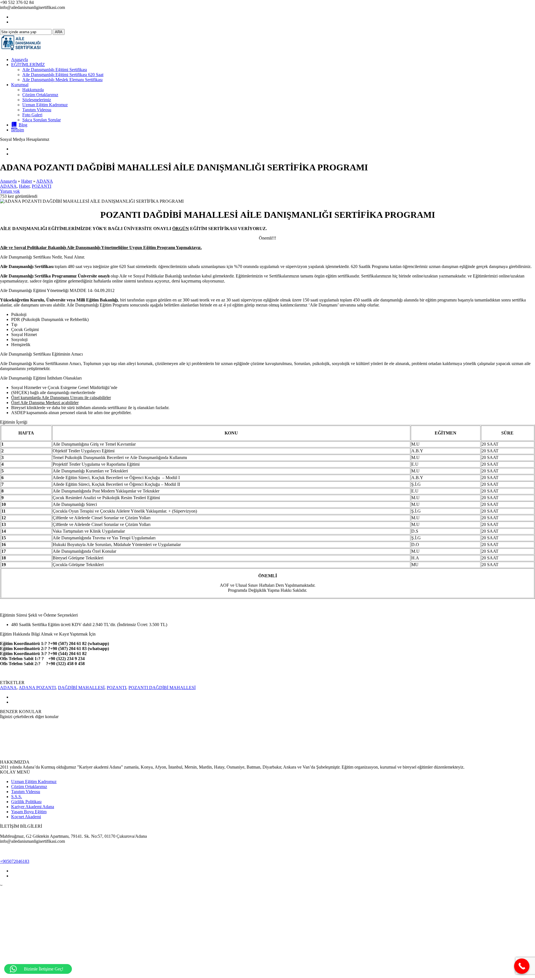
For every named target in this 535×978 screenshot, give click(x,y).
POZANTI (41, 186)
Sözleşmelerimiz (36, 99)
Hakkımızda (33, 89)
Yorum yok (10, 191)
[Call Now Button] (521, 966)
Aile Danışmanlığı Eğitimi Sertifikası (54, 69)
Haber (26, 181)
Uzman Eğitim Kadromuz (45, 104)
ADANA (44, 181)
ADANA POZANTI (37, 687)
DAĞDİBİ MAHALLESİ (81, 687)
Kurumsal (19, 84)
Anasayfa (19, 59)
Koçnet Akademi (26, 816)
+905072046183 (14, 861)
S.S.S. (16, 796)
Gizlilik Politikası (26, 801)
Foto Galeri (32, 114)
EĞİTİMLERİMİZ (28, 64)
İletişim (17, 129)
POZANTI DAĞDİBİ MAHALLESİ (162, 687)
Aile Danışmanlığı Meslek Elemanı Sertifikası (62, 79)
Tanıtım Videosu (36, 109)
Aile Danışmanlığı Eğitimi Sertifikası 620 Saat (62, 74)
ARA (58, 32)
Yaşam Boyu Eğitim (29, 811)
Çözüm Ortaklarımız (40, 94)
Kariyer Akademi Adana (32, 806)
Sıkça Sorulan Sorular (41, 119)
